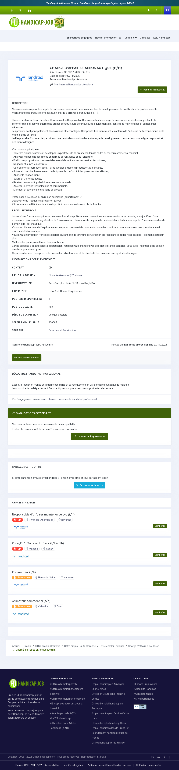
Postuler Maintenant (154, 89)
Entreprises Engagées (79, 37)
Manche (33, 548)
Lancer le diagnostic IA (91, 436)
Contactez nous (144, 693)
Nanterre (69, 577)
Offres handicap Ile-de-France (108, 742)
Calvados (43, 606)
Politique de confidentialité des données (109, 765)
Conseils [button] (129, 37)
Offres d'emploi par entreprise (68, 698)
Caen (59, 606)
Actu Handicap (161, 37)
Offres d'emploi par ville (64, 684)
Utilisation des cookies (148, 765)
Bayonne (66, 519)
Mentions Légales (73, 765)
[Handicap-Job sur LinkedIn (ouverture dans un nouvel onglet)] (29, 10)
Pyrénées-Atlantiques (41, 519)
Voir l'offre (160, 526)
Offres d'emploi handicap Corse (109, 723)
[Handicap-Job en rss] (153, 756)
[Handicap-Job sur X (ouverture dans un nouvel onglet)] (20, 10)
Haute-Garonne (60, 275)
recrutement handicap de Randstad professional (70, 399)
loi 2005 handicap (61, 718)
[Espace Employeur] (167, 10)
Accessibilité (52, 765)
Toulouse (77, 275)
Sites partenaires (144, 698)
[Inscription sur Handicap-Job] (149, 10)
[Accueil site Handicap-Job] (37, 22)
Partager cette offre (91, 485)
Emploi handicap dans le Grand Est (110, 728)
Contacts (145, 37)
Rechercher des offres (108, 37)
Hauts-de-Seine (47, 577)
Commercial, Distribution (62, 330)
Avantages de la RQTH (63, 713)
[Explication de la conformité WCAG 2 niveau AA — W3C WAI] (140, 706)
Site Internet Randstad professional (73, 84)
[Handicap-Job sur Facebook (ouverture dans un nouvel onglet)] (11, 10)
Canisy (49, 548)
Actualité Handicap (145, 689)
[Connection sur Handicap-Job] (157, 10)
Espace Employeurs (146, 684)
